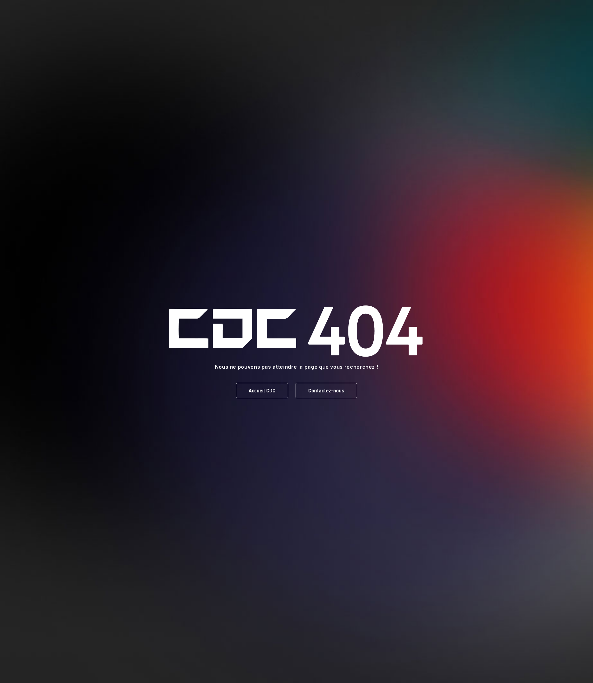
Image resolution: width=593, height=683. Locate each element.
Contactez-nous (326, 390)
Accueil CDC (262, 390)
